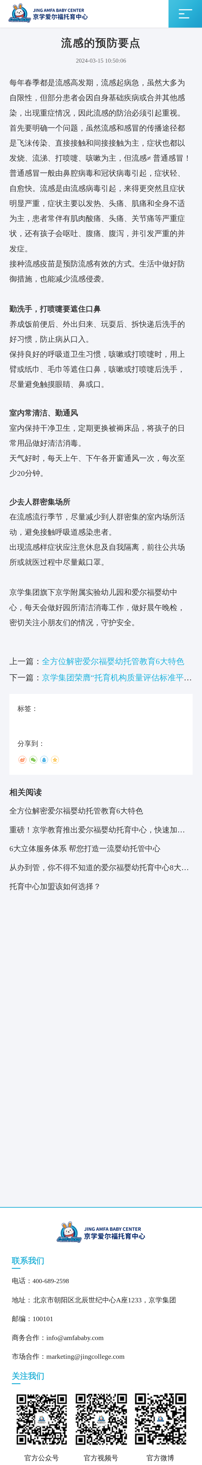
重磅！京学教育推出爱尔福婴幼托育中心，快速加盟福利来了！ (97, 833)
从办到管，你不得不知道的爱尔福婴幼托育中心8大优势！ (99, 870)
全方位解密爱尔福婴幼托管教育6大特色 (113, 661)
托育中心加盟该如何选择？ (55, 886)
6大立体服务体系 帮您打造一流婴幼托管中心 (84, 849)
